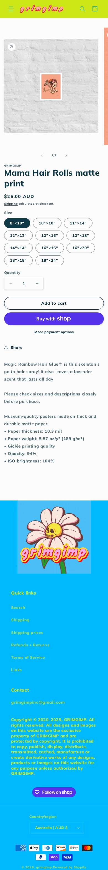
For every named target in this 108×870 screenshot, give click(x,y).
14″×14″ (18, 247)
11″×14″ (78, 223)
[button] (11, 9)
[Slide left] (42, 155)
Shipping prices (27, 632)
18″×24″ (49, 260)
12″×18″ (80, 235)
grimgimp (44, 867)
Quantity (12, 272)
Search (18, 607)
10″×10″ (47, 223)
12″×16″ (49, 235)
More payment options (54, 332)
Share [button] (17, 347)
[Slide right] (66, 155)
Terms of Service (28, 657)
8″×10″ (17, 223)
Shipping (11, 203)
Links (16, 669)
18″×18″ (18, 260)
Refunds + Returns (30, 645)
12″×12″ (18, 235)
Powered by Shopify (69, 867)
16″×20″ (80, 247)
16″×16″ (49, 247)
